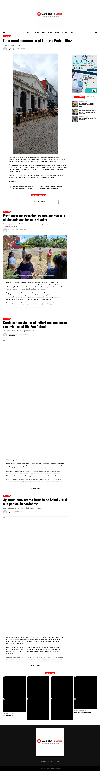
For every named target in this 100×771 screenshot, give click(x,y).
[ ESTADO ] (71, 32)
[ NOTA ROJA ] (37, 32)
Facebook (43, 761)
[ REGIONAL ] (56, 32)
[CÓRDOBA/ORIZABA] (47, 32)
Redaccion (12, 50)
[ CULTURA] (64, 32)
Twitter (50, 761)
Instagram (56, 761)
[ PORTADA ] (29, 32)
